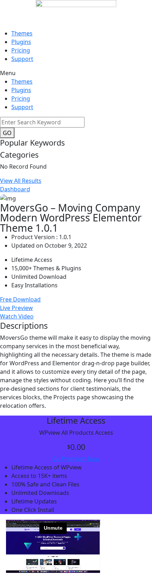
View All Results (20, 181)
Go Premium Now (76, 459)
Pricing (20, 50)
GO (7, 133)
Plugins (21, 42)
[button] (76, 73)
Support (22, 59)
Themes (22, 33)
